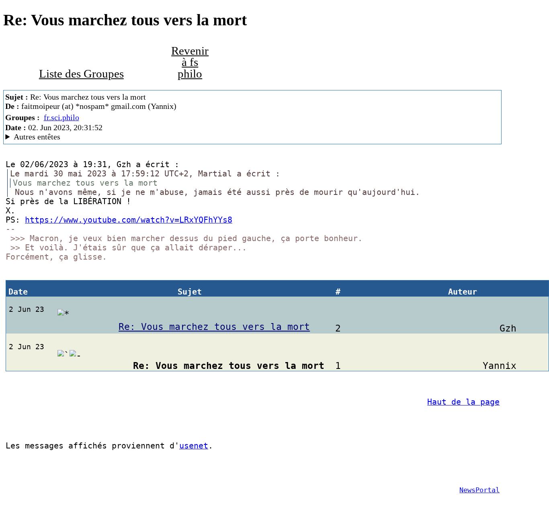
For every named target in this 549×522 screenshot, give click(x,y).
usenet (193, 445)
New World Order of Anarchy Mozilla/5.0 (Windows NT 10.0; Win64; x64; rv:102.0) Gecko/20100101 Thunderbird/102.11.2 (183, 136)
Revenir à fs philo (190, 62)
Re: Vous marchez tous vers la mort (214, 326)
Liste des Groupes (81, 74)
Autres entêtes (37, 136)
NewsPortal (479, 490)
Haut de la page (463, 402)
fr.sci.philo (61, 117)
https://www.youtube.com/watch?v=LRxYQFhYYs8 (128, 220)
